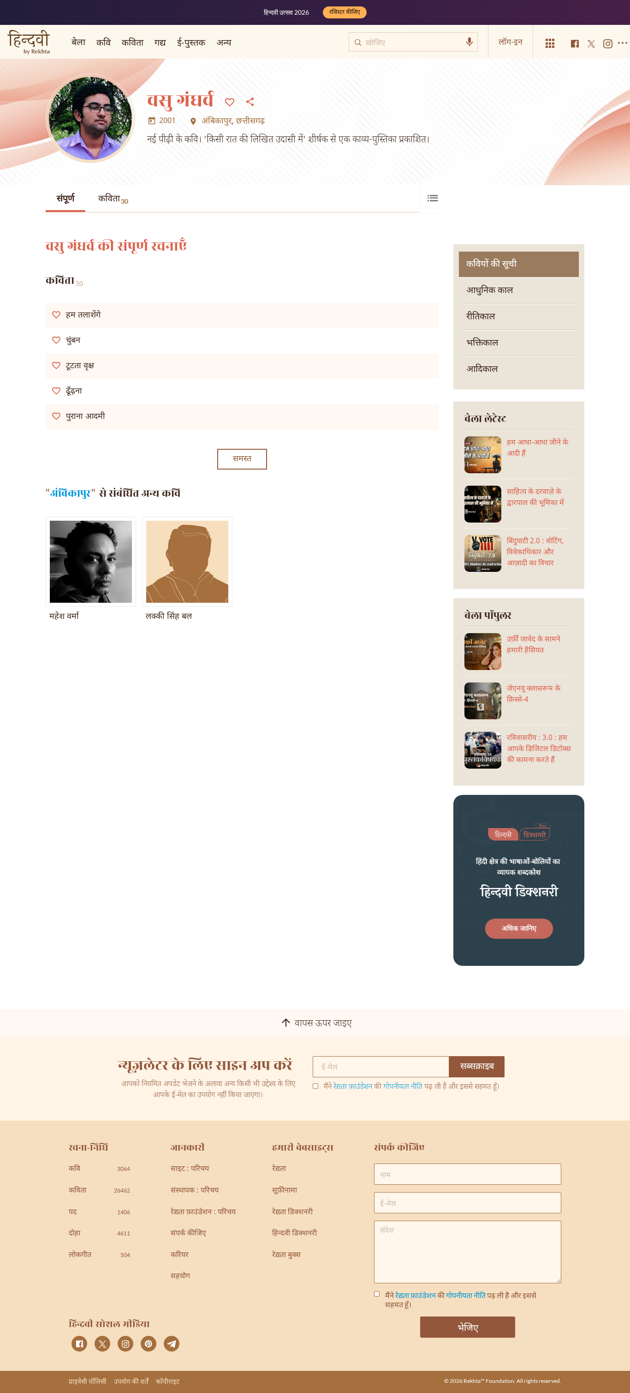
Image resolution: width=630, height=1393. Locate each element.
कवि (103, 41)
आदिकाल (482, 370)
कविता (113, 199)
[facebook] (79, 1344)
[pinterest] (148, 1344)
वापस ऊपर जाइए (323, 1024)
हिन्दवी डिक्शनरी (294, 1234)
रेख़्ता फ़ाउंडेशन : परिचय (203, 1212)
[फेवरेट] (229, 101)
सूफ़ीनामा (284, 1191)
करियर (180, 1255)
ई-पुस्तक (191, 41)
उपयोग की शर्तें (131, 1381)
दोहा (99, 1234)
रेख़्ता (279, 1169)
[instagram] (125, 1344)
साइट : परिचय (190, 1169)
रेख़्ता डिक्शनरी (292, 1212)
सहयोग (180, 1276)
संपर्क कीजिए (188, 1234)
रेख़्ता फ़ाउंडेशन (352, 1087)
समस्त (242, 459)
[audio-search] (469, 42)
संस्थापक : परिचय (195, 1191)
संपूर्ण (65, 199)
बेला (78, 41)
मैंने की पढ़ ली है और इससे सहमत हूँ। (411, 1087)
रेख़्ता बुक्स (286, 1255)
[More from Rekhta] (550, 43)
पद (99, 1212)
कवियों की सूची (491, 264)
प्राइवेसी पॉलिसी (88, 1381)
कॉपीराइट (167, 1381)
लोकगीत (99, 1255)
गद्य (160, 41)
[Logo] (28, 43)
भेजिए (468, 1327)
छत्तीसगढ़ (250, 122)
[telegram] (171, 1344)
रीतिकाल (480, 317)
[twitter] (102, 1344)
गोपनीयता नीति (402, 1087)
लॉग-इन (511, 41)
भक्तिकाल (482, 343)
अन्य (224, 41)
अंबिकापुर (217, 122)
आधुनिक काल (489, 291)
